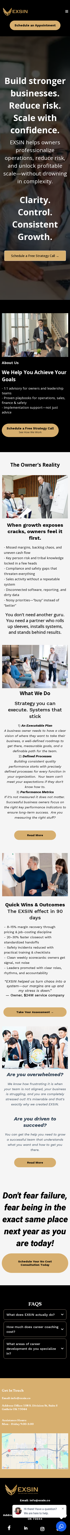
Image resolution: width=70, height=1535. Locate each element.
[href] (35, 1451)
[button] (66, 12)
